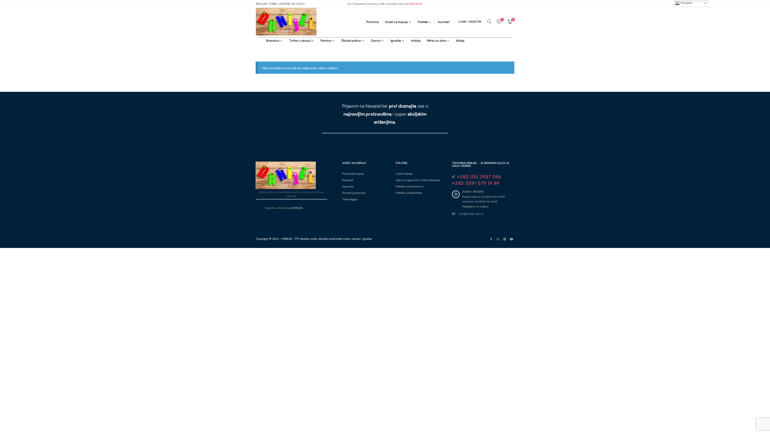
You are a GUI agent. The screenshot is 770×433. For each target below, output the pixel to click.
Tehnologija (349, 199)
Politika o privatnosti (409, 186)
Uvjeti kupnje (404, 173)
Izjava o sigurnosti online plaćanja (418, 180)
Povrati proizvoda (354, 192)
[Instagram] (498, 239)
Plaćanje (347, 180)
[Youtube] (511, 239)
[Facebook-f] (491, 239)
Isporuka (347, 186)
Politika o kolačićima (409, 192)
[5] (499, 21)
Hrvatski (686, 3)
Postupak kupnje (353, 173)
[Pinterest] (505, 239)
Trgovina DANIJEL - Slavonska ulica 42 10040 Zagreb (480, 164)
